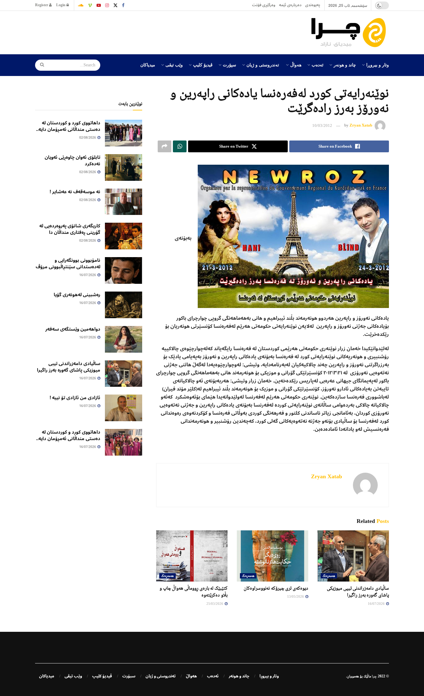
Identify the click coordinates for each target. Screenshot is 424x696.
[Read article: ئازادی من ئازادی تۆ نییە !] (123, 408)
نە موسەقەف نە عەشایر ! (75, 192)
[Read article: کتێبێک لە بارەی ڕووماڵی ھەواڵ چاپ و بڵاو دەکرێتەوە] (192, 555)
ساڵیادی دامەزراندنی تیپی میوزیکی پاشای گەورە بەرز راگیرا (68, 367)
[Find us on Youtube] (99, 5)
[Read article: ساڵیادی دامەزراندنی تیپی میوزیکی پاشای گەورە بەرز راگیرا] (353, 555)
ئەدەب (317, 64)
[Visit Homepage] (350, 32)
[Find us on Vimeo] (90, 5)
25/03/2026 (215, 603)
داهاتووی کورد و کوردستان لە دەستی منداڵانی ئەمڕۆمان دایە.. (68, 126)
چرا (374, 676)
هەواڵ (295, 64)
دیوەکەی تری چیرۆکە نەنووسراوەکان (276, 588)
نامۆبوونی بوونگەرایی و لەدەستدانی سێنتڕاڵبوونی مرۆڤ (68, 263)
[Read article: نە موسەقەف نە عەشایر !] (123, 202)
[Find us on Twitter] (115, 5)
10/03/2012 (322, 125)
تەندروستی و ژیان (262, 64)
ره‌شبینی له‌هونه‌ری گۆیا (77, 295)
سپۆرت (229, 64)
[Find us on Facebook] (123, 5)
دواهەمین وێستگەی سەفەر (72, 329)
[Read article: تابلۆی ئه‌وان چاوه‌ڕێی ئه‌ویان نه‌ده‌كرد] (123, 167)
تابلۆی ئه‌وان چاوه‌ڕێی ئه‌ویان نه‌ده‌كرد (72, 160)
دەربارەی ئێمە (290, 5)
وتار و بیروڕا (377, 64)
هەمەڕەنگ (329, 576)
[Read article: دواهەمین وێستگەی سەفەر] (123, 339)
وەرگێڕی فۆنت (263, 5)
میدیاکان (147, 64)
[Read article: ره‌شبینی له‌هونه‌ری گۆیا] (123, 305)
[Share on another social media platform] (164, 146)
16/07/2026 (377, 603)
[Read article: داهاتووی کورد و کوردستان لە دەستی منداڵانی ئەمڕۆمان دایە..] (123, 133)
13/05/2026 (296, 596)
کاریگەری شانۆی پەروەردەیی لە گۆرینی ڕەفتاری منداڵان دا (69, 229)
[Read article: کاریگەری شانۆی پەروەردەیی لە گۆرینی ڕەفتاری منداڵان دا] (123, 236)
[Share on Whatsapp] (180, 146)
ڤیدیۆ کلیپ (203, 64)
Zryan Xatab (361, 125)
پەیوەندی (312, 5)
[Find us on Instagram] (107, 5)
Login (61, 5)
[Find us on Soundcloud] (80, 5)
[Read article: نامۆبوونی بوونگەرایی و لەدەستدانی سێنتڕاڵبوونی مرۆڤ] (123, 270)
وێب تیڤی (174, 64)
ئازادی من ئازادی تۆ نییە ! (75, 398)
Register (42, 5)
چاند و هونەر (345, 64)
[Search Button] (40, 65)
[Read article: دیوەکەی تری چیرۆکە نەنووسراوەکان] (272, 555)
